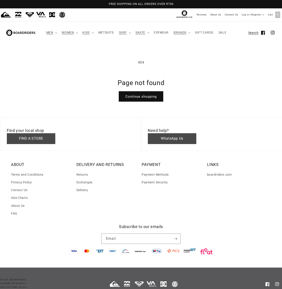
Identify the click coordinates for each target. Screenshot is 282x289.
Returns (82, 174)
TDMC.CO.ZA (18, 287)
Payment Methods (155, 174)
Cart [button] (273, 14)
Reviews (202, 14)
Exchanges (84, 182)
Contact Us (231, 14)
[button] (51, 32)
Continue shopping (141, 97)
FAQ (14, 213)
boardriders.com (219, 174)
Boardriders (18, 279)
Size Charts (19, 198)
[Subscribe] (175, 239)
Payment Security (155, 182)
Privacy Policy (21, 182)
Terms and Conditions (27, 174)
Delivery (82, 190)
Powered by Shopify (13, 283)
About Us (215, 14)
